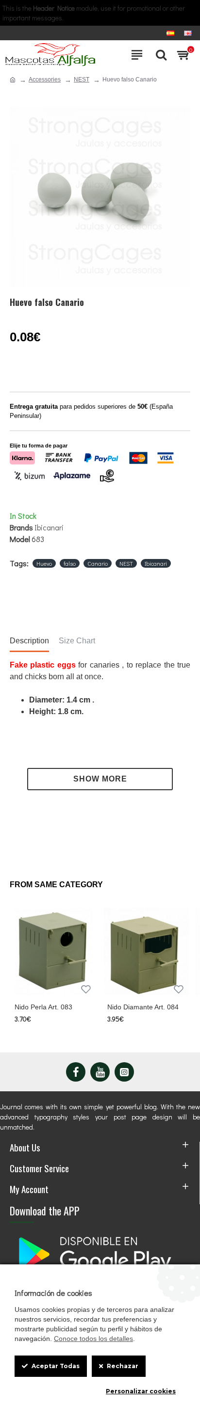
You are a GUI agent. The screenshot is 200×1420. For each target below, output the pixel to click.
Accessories (45, 79)
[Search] (158, 54)
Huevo (44, 563)
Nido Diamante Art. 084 (143, 1007)
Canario (97, 563)
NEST (81, 79)
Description (29, 641)
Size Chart (77, 641)
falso (70, 563)
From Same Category (56, 884)
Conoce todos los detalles (93, 1338)
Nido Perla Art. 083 (43, 1007)
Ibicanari (49, 527)
